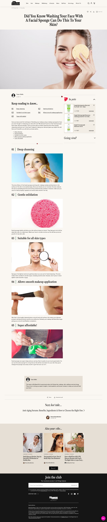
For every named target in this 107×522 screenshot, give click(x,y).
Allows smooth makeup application (52, 112)
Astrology (71, 3)
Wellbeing (44, 3)
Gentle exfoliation (48, 108)
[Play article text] (97, 12)
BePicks (64, 3)
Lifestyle (51, 3)
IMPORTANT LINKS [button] (32, 493)
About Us (78, 3)
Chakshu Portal (64, 516)
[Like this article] (87, 11)
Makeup (37, 3)
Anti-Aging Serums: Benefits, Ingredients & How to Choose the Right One (52, 410)
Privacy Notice (63, 490)
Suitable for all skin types (23, 112)
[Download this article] (93, 11)
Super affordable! (21, 116)
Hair (32, 3)
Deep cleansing (20, 108)
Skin (27, 3)
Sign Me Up (74, 485)
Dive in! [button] (53, 468)
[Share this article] (47, 397)
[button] (90, 11)
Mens (57, 3)
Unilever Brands (44, 490)
